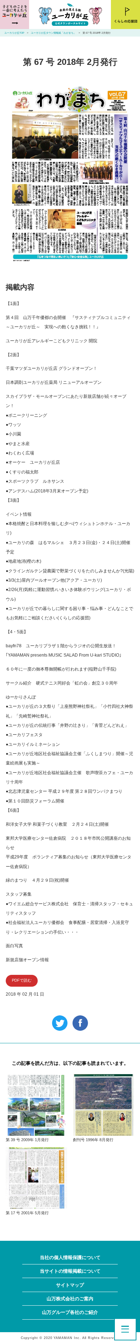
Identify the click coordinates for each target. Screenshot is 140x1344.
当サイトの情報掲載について (70, 1271)
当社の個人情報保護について (70, 1257)
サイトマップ (70, 1285)
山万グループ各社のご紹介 (70, 1312)
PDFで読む (22, 980)
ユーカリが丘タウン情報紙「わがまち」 (53, 33)
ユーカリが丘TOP (14, 33)
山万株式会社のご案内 (70, 1298)
